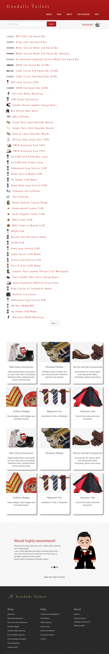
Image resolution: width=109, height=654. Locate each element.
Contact (43, 639)
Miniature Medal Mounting (16, 631)
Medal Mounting (46, 622)
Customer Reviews (80, 618)
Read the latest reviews (54, 577)
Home (49, 14)
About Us (77, 614)
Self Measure (45, 618)
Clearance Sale (12, 647)
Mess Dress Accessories (15, 618)
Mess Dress (11, 614)
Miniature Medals (13, 626)
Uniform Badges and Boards (16, 639)
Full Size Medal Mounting (15, 635)
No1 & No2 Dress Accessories (17, 622)
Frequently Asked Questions (50, 614)
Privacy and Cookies (47, 635)
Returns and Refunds (47, 631)
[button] (59, 13)
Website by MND (79, 626)
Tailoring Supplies (13, 643)
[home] (28, 6)
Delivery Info (45, 626)
